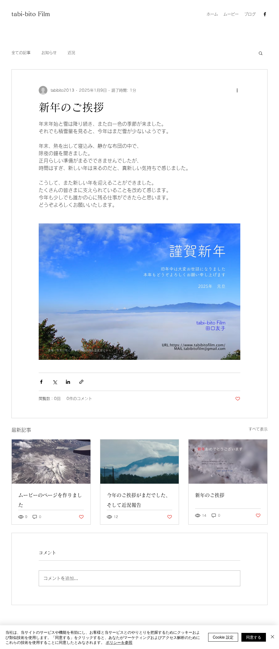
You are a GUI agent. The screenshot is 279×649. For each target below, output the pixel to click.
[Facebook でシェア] (41, 381)
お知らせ (49, 53)
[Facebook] (265, 14)
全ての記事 (21, 53)
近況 (71, 53)
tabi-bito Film (30, 14)
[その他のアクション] (237, 90)
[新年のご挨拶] (228, 461)
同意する (253, 637)
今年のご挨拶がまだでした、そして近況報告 (139, 500)
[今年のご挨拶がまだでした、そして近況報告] (139, 461)
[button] (260, 53)
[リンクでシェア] (81, 381)
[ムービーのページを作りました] (51, 461)
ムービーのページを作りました (50, 500)
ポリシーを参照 (119, 642)
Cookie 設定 (223, 637)
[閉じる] (272, 637)
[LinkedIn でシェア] (68, 381)
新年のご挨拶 (210, 495)
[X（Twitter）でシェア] (54, 381)
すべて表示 (258, 429)
